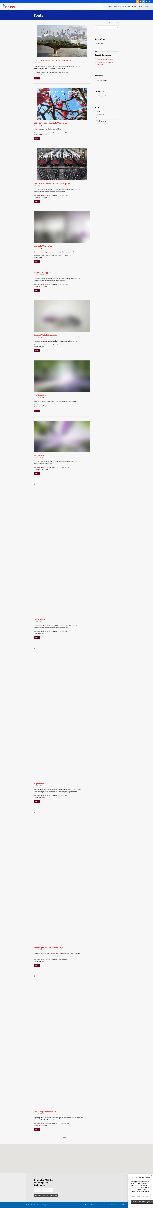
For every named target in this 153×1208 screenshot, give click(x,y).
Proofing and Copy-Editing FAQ (48, 947)
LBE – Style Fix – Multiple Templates (50, 123)
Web (70, 133)
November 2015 (101, 80)
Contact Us (121, 1205)
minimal (45, 74)
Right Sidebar (40, 783)
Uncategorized (101, 96)
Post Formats (40, 395)
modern (41, 134)
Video (66, 72)
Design (42, 72)
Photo (59, 72)
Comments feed (101, 118)
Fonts (46, 72)
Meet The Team (104, 1205)
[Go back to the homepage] (8, 7)
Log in (98, 112)
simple (45, 134)
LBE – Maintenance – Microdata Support (52, 183)
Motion (55, 72)
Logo (51, 72)
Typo (63, 72)
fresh (36, 74)
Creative (37, 72)
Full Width (39, 455)
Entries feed (100, 115)
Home (87, 1205)
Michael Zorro (101, 59)
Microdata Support (42, 272)
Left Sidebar (39, 619)
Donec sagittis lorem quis (45, 1111)
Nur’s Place (99, 44)
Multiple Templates (43, 245)
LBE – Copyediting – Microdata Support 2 (52, 60)
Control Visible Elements (45, 335)
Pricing (113, 1205)
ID (49, 72)
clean (36, 346)
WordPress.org (101, 121)
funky (40, 74)
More (36, 78)
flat (40, 346)
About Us (94, 1205)
